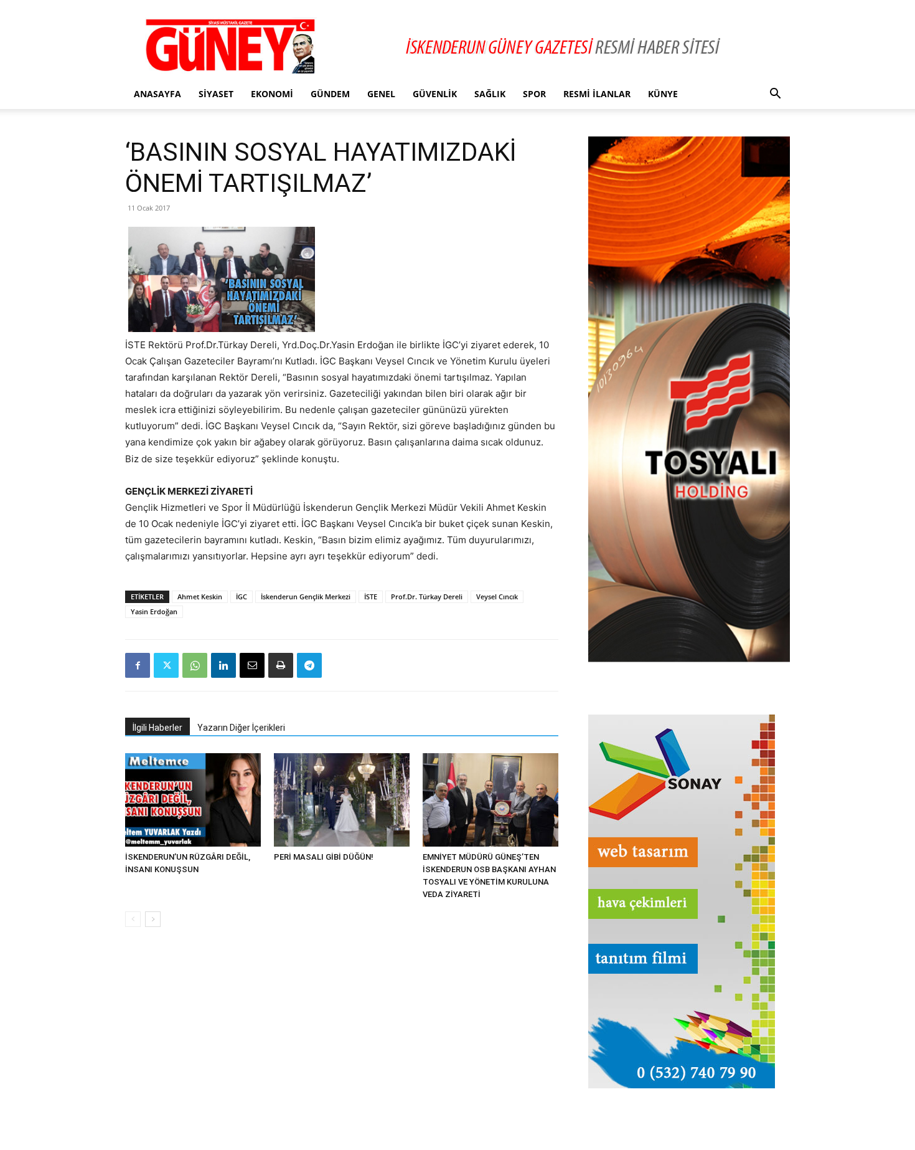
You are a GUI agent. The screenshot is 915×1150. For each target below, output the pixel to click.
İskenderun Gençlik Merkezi (305, 596)
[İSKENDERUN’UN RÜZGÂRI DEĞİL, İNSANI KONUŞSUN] (193, 800)
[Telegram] (309, 665)
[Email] (252, 665)
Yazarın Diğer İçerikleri (241, 728)
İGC (241, 596)
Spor (534, 94)
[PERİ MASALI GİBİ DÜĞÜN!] (342, 800)
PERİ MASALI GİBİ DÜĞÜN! (323, 857)
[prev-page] (133, 919)
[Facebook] (137, 665)
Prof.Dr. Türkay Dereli (426, 596)
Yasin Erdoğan (154, 611)
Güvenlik (435, 94)
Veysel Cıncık (497, 596)
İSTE (370, 596)
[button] (775, 95)
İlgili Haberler (157, 728)
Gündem (330, 94)
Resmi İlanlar (597, 94)
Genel (381, 94)
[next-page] (153, 919)
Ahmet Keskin (199, 596)
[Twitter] (166, 665)
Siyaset (216, 94)
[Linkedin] (223, 665)
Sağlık (489, 94)
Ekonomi (272, 94)
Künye (663, 94)
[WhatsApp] (194, 665)
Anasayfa (157, 94)
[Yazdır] (280, 665)
